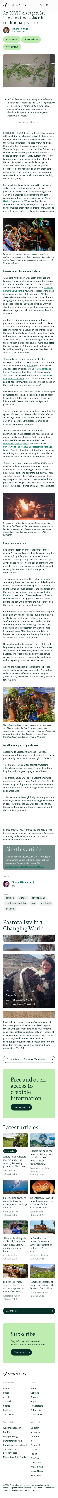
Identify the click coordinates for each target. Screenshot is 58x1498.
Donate (34, 1397)
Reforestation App (12, 1441)
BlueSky (34, 1458)
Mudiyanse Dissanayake (15, 443)
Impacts (34, 1401)
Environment (38, 898)
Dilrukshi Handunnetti (23, 882)
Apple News (36, 1471)
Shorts (6, 1406)
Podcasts (8, 1393)
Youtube (34, 1436)
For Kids (7, 1432)
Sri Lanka (10, 908)
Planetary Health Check (15, 1445)
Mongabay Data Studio (14, 1457)
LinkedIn (34, 1428)
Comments (11, 39)
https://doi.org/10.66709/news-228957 (25, 866)
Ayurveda (30, 365)
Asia (24, 32)
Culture (23, 898)
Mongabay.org (10, 1436)
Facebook (35, 1445)
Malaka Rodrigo (20, 28)
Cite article (12, 47)
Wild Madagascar (12, 1428)
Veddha (47, 579)
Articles (7, 1397)
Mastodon (35, 1462)
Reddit (33, 1454)
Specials (7, 1401)
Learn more (19, 1107)
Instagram (35, 1432)
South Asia (46, 903)
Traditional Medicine (16, 903)
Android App (36, 1467)
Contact (34, 1393)
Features (7, 1410)
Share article (31, 39)
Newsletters (36, 1406)
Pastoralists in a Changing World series (26, 1059)
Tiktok (33, 1449)
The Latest (8, 1414)
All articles (12, 1311)
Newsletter (19, 1352)
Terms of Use (37, 1414)
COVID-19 (10, 898)
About (33, 1388)
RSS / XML (36, 1475)
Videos (6, 1388)
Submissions (36, 1410)
